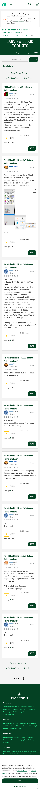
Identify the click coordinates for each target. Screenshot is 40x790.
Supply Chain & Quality (27, 740)
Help (36, 53)
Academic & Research (10, 706)
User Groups (24, 30)
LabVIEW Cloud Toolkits (11, 35)
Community (12, 30)
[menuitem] (30, 4)
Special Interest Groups (11, 32)
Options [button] (32, 94)
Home (4, 30)
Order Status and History (28, 723)
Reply (32, 148)
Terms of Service (22, 726)
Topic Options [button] (8, 66)
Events (7, 742)
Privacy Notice (22, 771)
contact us (20, 21)
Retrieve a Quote (10, 726)
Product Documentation (19, 751)
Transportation (9, 714)
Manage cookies (20, 786)
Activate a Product (16, 754)
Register (19, 53)
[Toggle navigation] (11, 5)
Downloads (6, 751)
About (23, 737)
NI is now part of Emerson (11, 737)
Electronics (17, 709)
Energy (25, 709)
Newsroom (14, 740)
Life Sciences (16, 712)
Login (28, 53)
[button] (6, 138)
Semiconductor (27, 712)
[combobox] (15, 59)
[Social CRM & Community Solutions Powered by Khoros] (19, 678)
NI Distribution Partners (10, 723)
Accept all (20, 781)
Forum (24, 35)
